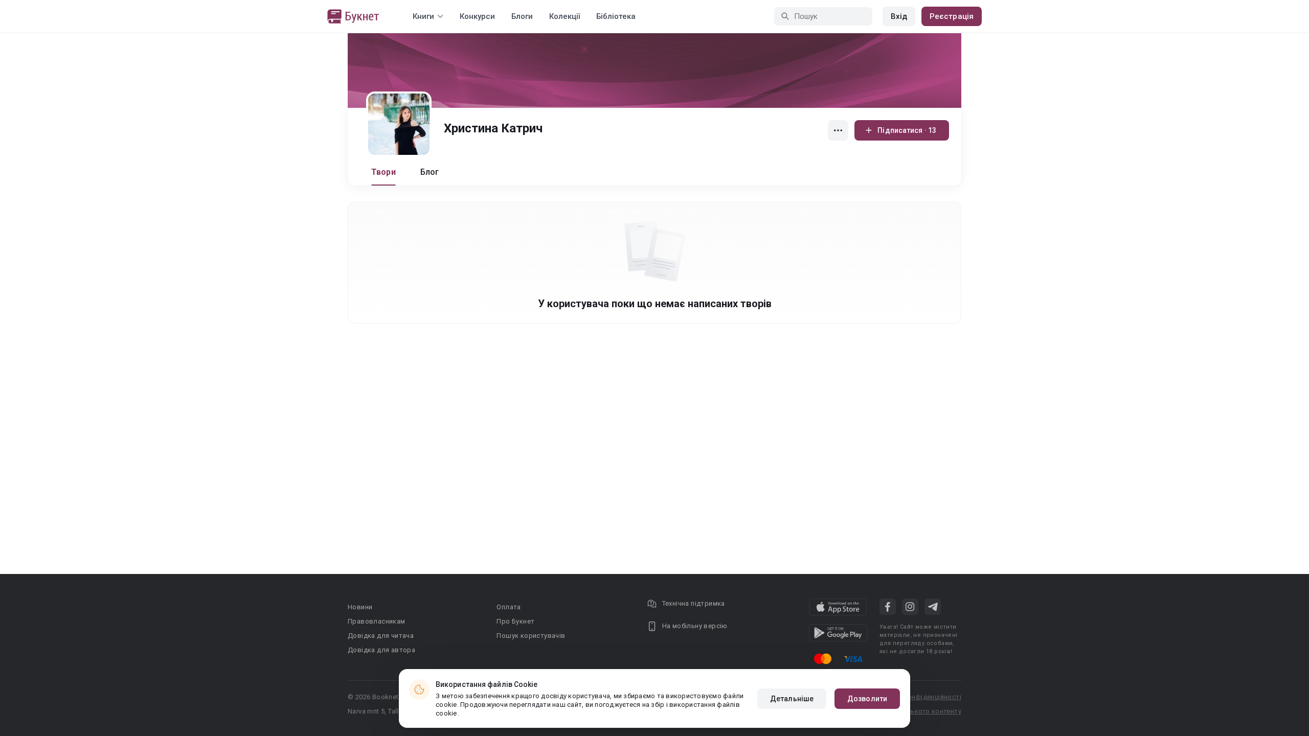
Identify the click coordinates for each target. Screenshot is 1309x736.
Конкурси (477, 16)
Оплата (508, 607)
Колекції (564, 16)
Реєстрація (952, 16)
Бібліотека (616, 16)
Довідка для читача (381, 635)
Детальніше (792, 699)
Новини (360, 607)
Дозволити (867, 699)
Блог (429, 172)
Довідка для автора (381, 650)
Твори (383, 172)
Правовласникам (376, 621)
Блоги (522, 16)
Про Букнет (515, 621)
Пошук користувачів (530, 635)
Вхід (899, 16)
